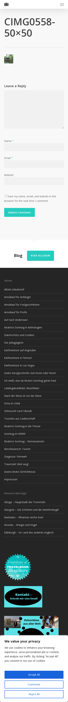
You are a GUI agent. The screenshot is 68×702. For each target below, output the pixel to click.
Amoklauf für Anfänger (17, 297)
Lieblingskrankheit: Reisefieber (21, 388)
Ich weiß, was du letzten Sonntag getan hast (30, 380)
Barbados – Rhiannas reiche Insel (23, 517)
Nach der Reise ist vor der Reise (23, 395)
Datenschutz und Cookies (19, 335)
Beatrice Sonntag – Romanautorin (24, 441)
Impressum (10, 479)
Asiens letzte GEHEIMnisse (19, 471)
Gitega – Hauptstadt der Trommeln (24, 502)
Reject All (34, 694)
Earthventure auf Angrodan (20, 350)
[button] (62, 4)
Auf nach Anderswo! (16, 320)
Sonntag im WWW (14, 433)
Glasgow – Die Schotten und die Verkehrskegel (31, 509)
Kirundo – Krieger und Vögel (20, 525)
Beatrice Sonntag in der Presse (22, 426)
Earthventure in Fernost (18, 357)
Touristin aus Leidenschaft (19, 418)
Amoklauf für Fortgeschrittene (22, 304)
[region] (34, 668)
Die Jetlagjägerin (13, 342)
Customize (34, 684)
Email (8, 158)
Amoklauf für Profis (15, 312)
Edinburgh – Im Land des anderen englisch (29, 532)
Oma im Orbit (12, 403)
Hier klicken (40, 255)
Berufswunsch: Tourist (17, 449)
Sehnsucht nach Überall (18, 411)
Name (9, 141)
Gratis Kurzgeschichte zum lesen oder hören (30, 373)
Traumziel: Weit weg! (16, 464)
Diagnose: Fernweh (15, 456)
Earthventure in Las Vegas (19, 365)
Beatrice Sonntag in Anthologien (23, 327)
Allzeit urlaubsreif (14, 289)
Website (9, 175)
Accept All (34, 674)
